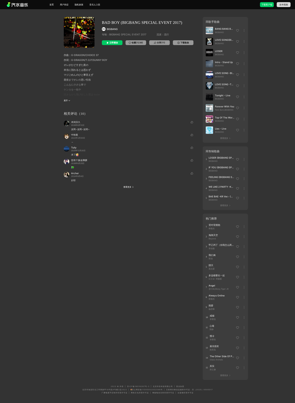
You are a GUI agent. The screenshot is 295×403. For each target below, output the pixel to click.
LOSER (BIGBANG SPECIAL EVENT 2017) (221, 157)
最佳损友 (214, 346)
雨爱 (211, 305)
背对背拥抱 (214, 224)
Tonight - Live (222, 95)
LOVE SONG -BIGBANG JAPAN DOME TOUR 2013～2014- (224, 73)
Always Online (217, 295)
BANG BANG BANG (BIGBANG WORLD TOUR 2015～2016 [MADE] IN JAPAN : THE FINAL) (224, 28)
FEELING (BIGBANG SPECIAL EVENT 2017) (221, 177)
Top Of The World (224, 117)
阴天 (211, 265)
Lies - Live (220, 128)
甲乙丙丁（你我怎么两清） (221, 244)
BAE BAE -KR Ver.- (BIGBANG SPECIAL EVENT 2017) (221, 196)
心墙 (212, 325)
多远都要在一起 (217, 275)
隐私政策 (79, 4)
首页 (51, 4)
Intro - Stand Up (224, 62)
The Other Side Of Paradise (222, 356)
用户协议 (64, 4)
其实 (212, 366)
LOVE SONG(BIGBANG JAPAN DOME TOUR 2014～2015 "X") (224, 39)
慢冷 (212, 336)
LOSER (218, 51)
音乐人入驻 (94, 4)
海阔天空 (213, 235)
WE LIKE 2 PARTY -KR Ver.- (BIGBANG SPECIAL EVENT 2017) (221, 186)
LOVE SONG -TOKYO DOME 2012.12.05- (224, 84)
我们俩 (212, 255)
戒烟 (212, 315)
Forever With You (224, 106)
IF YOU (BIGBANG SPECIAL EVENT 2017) (221, 167)
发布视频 (283, 4)
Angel (212, 285)
